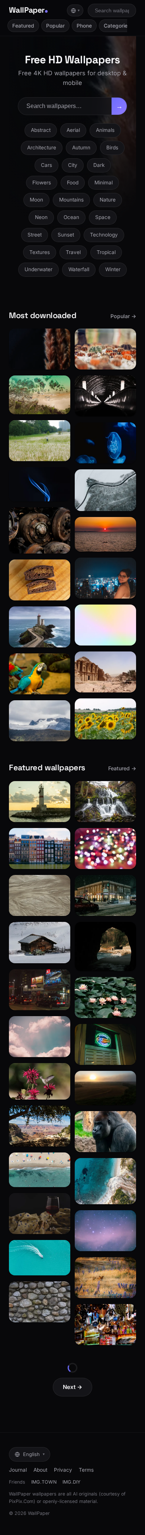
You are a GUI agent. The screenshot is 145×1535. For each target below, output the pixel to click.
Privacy (63, 1470)
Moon (36, 200)
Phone (84, 26)
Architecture (41, 147)
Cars (46, 165)
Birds (112, 147)
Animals (105, 130)
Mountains (71, 200)
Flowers (41, 182)
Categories (117, 26)
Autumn (81, 147)
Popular (55, 26)
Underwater (38, 269)
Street (35, 235)
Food (72, 182)
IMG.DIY (71, 1482)
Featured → (122, 768)
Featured (23, 26)
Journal (18, 1470)
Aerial (73, 130)
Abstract (41, 130)
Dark (98, 165)
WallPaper (26, 10)
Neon (41, 217)
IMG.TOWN (44, 1482)
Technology (104, 235)
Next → (72, 1386)
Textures (39, 252)
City (72, 165)
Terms (86, 1470)
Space (102, 217)
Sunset (66, 235)
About (40, 1470)
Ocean (71, 217)
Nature (108, 200)
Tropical (106, 252)
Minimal (103, 182)
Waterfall (78, 269)
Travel (73, 252)
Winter (112, 269)
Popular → (123, 316)
